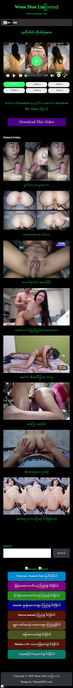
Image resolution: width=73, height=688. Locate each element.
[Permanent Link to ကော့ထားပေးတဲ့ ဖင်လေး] (36, 210)
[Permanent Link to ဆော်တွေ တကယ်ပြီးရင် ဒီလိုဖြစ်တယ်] (36, 496)
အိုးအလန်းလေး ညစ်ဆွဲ (36, 472)
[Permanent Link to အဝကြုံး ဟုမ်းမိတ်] (36, 401)
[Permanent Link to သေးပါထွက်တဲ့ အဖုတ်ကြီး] (36, 259)
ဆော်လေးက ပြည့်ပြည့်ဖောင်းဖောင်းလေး (36, 330)
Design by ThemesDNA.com (36, 682)
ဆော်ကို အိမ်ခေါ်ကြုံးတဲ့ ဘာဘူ (36, 377)
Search (7, 546)
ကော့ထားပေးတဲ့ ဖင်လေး (36, 234)
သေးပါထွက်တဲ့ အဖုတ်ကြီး (36, 282)
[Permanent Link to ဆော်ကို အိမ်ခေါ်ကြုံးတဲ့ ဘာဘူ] (36, 354)
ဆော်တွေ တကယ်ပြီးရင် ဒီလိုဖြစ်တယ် (36, 519)
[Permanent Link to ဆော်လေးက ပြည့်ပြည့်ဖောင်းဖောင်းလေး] (36, 307)
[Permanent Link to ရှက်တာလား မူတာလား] (36, 161)
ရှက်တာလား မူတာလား (36, 185)
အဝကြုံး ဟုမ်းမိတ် (36, 424)
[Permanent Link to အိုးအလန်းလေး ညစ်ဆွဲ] (36, 448)
